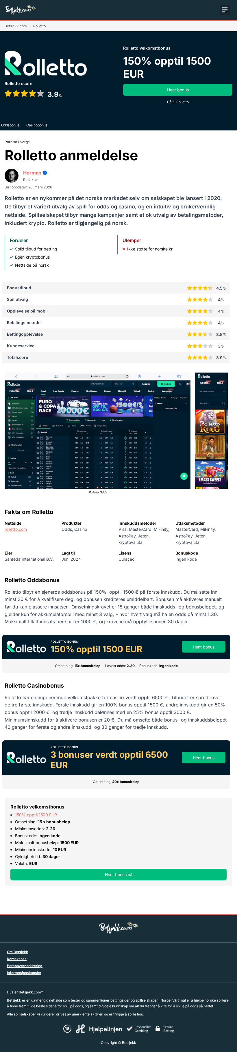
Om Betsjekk (17, 952)
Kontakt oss (17, 959)
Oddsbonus (10, 125)
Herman (32, 173)
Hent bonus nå (118, 874)
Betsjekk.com (16, 26)
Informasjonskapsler (24, 973)
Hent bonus (178, 89)
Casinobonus (36, 125)
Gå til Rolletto (178, 102)
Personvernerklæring (24, 966)
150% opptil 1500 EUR (36, 814)
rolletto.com (16, 529)
